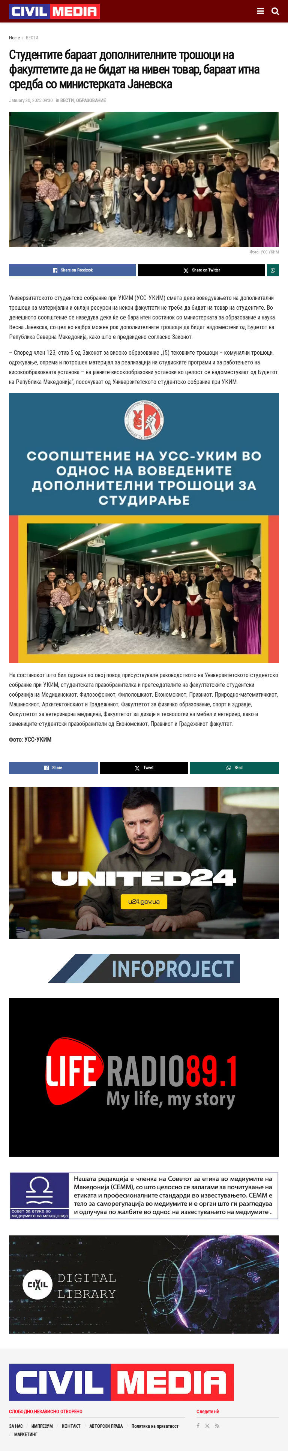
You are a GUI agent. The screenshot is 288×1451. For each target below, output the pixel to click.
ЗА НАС (15, 1426)
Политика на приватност (155, 1426)
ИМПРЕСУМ (42, 1426)
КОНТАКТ (71, 1426)
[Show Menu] (260, 11)
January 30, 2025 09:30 (30, 100)
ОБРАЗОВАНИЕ (91, 100)
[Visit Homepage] (54, 11)
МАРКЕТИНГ (26, 1434)
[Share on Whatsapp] (273, 270)
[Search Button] (275, 11)
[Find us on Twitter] (207, 1426)
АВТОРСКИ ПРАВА (106, 1426)
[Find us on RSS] (217, 1426)
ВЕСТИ (32, 37)
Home (14, 37)
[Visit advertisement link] (144, 863)
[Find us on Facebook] (198, 1426)
